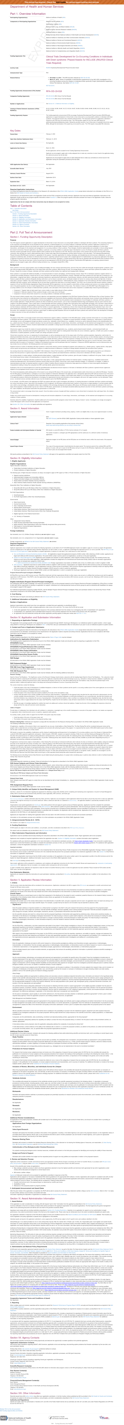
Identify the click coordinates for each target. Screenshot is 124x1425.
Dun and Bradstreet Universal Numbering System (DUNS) (30, 554)
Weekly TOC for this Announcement (10, 1409)
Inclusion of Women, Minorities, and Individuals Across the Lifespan (37, 1066)
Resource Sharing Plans (21, 1139)
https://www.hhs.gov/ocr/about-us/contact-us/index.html (60, 1290)
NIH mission (83, 885)
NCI (62, 21)
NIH (64, 17)
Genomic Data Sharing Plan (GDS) (48, 1144)
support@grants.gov (20, 1363)
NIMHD (82, 48)
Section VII (47, 844)
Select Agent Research (20, 1129)
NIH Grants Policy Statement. (51, 597)
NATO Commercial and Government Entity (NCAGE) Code (34, 563)
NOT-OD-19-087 (74, 83)
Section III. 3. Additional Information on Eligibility (61, 103)
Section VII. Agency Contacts (21, 224)
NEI (60, 24)
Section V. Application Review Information (24, 221)
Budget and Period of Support (23, 1153)
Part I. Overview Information (17, 798)
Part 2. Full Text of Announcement (20, 212)
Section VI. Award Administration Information (25, 223)
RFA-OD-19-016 (50, 98)
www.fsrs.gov (56, 1317)
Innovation (16, 940)
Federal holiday (73, 800)
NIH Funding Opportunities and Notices (11, 1411)
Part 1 (44, 624)
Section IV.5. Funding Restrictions (57, 1210)
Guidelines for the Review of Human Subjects (46, 1063)
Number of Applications (18, 602)
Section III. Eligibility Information (22, 217)
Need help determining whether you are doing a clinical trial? (63, 425)
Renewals (16, 1105)
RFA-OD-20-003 (85, 77)
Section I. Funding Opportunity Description (25, 214)
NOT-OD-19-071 (50, 85)
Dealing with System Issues (82, 843)
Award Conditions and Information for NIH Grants (82, 1214)
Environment (17, 1007)
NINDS (80, 45)
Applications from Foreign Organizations (27, 1123)
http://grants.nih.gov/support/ (30, 1349)
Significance (17, 904)
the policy (67, 874)
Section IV (54, 197)
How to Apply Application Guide (84, 841)
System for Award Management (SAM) (25, 557)
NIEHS (78, 43)
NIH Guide (61, 2)
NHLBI (72, 27)
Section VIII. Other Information (21, 226)
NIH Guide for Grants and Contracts (27, 193)
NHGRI (74, 29)
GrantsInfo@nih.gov (20, 1355)
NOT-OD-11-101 (81, 613)
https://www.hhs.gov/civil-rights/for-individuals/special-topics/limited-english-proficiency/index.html (69, 1283)
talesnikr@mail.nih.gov (20, 1389)
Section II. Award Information (21, 215)
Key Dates (15, 210)
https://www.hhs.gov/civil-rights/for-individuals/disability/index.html (51, 1288)
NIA (63, 32)
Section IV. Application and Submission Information (27, 219)
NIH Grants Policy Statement (41, 454)
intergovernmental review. (33, 822)
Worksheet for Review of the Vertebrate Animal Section (77, 1088)
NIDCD (87, 37)
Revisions (16, 1111)
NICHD (96, 35)
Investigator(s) (17, 922)
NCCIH (82, 51)
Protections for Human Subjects (24, 1049)
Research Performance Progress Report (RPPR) (67, 1305)
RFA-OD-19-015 (50, 96)
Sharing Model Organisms (25, 1144)
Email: (12, 1377)
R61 (47, 67)
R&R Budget (14, 658)
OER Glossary (53, 418)
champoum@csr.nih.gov (20, 1377)
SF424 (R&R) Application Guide (69, 191)
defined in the (36, 541)
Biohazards (17, 1091)
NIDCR (80, 40)
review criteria (35, 1163)
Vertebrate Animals (19, 1078)
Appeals (12, 1175)
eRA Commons (18, 565)
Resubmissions (18, 1099)
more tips (15, 860)
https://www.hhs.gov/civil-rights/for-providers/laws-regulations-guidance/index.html (42, 1286)
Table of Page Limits (56, 637)
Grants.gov (37, 805)
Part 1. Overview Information (18, 208)
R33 (50, 67)
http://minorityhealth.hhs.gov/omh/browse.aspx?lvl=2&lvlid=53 (32, 1295)
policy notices (29, 1396)
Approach (16, 954)
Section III (102, 852)
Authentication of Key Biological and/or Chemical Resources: (34, 1147)
